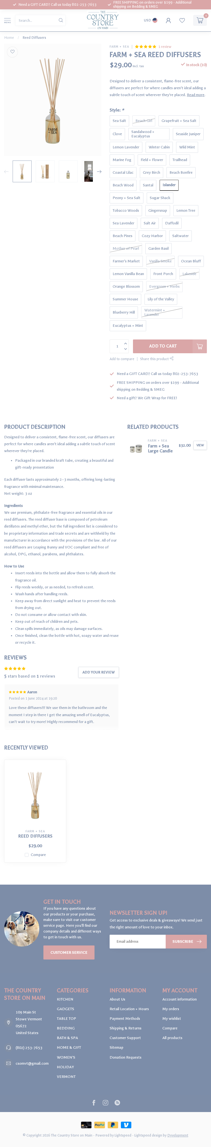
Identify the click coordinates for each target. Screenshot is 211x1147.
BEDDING (66, 1028)
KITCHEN (65, 999)
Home (9, 38)
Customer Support (125, 1037)
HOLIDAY (65, 1067)
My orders (170, 1009)
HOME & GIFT (69, 1047)
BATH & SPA (67, 1037)
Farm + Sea (119, 46)
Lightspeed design (148, 1135)
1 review (164, 47)
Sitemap (116, 1047)
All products (172, 1037)
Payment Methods (125, 1018)
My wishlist (171, 1018)
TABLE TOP (66, 1018)
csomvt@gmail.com (32, 1063)
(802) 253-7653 (29, 1047)
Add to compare (122, 359)
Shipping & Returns (125, 1028)
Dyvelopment (177, 1135)
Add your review (98, 672)
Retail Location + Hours (129, 1009)
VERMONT (66, 1076)
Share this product (155, 359)
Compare (38, 854)
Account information (179, 999)
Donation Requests (125, 1057)
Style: (117, 110)
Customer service (69, 952)
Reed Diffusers (34, 38)
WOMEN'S (66, 1057)
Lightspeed (123, 1135)
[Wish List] (182, 20)
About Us (117, 999)
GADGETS (65, 1009)
